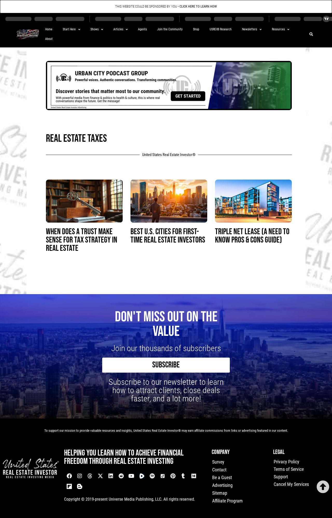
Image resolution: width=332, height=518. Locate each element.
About (49, 39)
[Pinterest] (173, 476)
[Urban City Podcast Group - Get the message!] (169, 108)
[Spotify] (152, 476)
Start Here (69, 29)
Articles (118, 29)
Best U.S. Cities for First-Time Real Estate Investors (167, 236)
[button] (311, 34)
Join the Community (170, 29)
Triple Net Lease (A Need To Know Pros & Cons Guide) (252, 236)
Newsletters (249, 29)
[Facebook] (69, 476)
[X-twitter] (100, 476)
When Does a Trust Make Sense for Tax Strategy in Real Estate (81, 240)
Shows (95, 29)
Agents (142, 29)
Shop (196, 29)
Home (48, 29)
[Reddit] (121, 476)
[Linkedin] (111, 476)
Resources (278, 29)
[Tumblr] (183, 476)
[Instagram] (79, 476)
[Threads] (90, 476)
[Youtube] (131, 476)
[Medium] (194, 476)
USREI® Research (221, 29)
